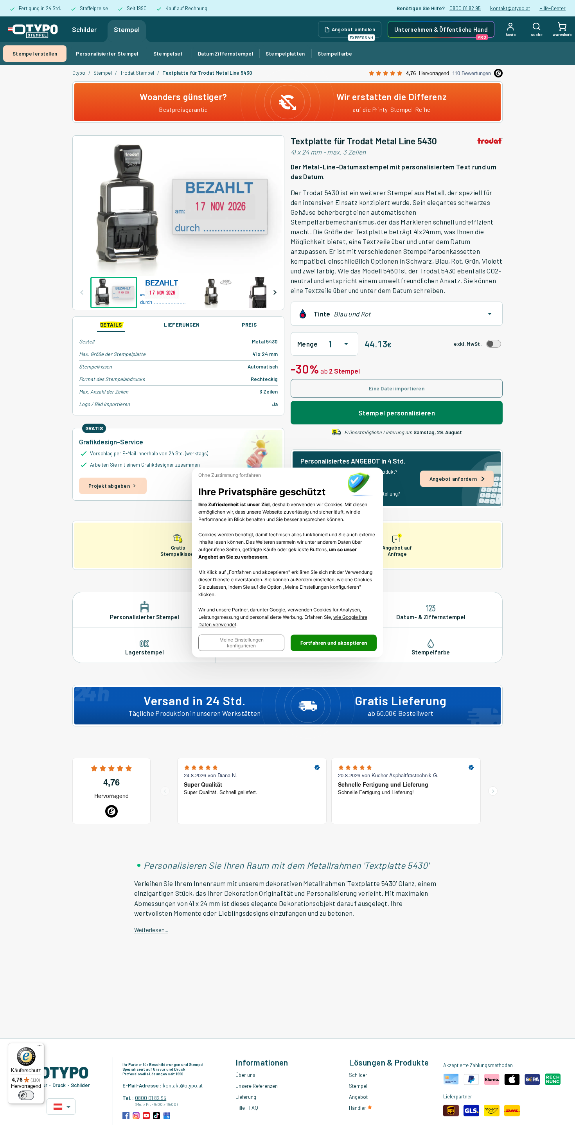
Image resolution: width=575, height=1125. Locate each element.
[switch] (26, 1095)
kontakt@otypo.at (510, 8)
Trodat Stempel (137, 73)
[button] (241, 643)
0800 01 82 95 (465, 8)
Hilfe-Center (552, 8)
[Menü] (39, 1047)
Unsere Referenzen (256, 1086)
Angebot (358, 1097)
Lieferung (245, 1097)
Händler (358, 1108)
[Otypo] (33, 29)
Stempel (127, 29)
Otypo (78, 73)
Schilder (84, 29)
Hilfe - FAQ (246, 1108)
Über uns (245, 1075)
